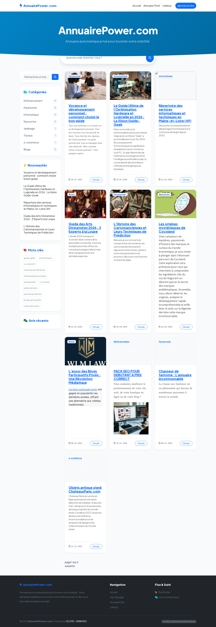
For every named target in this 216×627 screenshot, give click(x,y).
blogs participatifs (32, 300)
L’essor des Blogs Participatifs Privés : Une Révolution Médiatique (85, 376)
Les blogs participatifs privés (83, 389)
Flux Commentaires (169, 597)
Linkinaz (167, 5)
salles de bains (31, 288)
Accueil (137, 5)
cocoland (44, 282)
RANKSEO (81, 621)
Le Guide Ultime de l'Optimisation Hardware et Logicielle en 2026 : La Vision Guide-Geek (40, 190)
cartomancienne (31, 306)
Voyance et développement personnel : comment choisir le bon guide (40, 175)
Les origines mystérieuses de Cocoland (172, 227)
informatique (45, 258)
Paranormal (75, 76)
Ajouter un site (185, 5)
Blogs (72, 194)
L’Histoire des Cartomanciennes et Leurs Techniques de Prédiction (39, 229)
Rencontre (164, 194)
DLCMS (70, 621)
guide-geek (29, 258)
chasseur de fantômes (34, 270)
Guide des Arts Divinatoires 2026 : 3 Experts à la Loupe (39, 217)
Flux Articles (164, 592)
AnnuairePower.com (39, 6)
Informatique (120, 76)
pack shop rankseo (33, 294)
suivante (70, 566)
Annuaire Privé (151, 5)
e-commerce (75, 458)
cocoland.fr (29, 264)
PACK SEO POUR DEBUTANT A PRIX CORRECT (128, 375)
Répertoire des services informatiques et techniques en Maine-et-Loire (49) (40, 205)
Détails (96, 179)
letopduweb (30, 282)
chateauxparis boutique (35, 276)
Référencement (122, 341)
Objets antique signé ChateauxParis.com (85, 489)
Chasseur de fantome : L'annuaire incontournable (175, 375)
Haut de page (117, 597)
